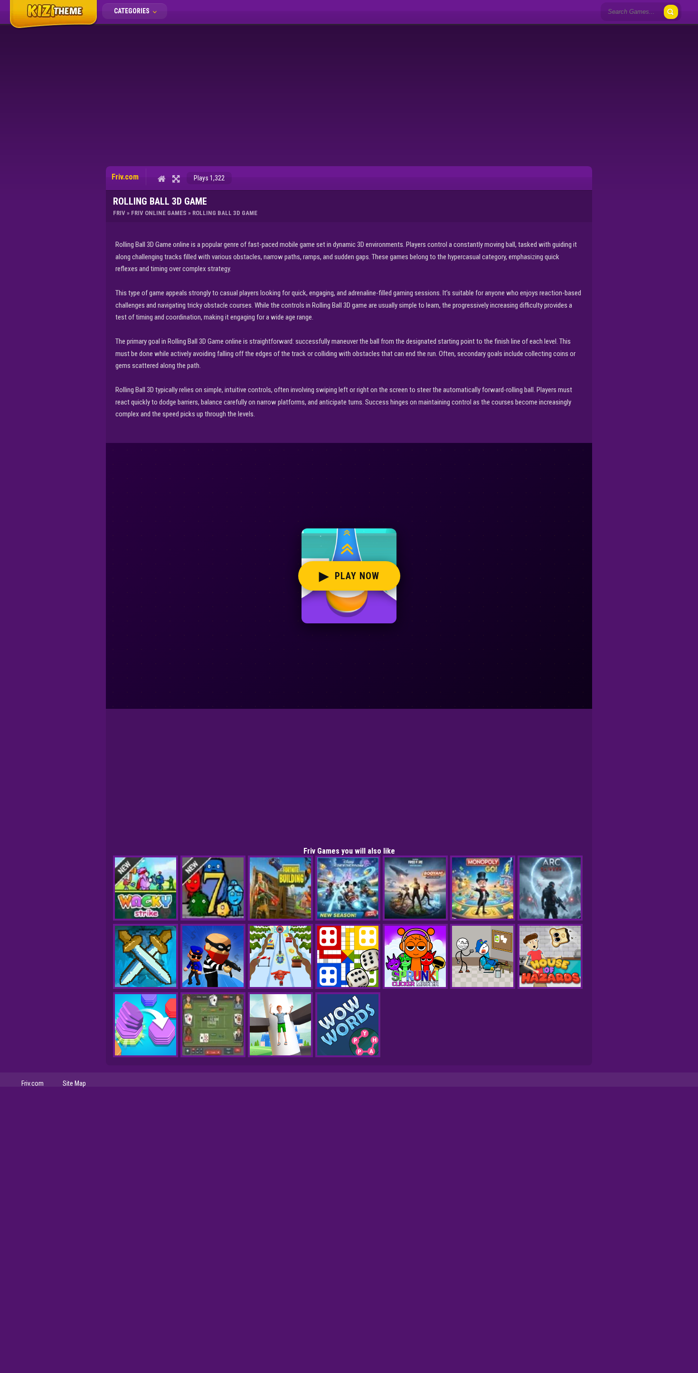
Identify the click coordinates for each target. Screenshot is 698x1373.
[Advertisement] (349, 94)
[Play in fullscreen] (176, 178)
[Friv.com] (53, 27)
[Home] (162, 178)
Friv (119, 212)
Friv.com (32, 1083)
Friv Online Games (159, 212)
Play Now (349, 576)
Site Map (74, 1083)
